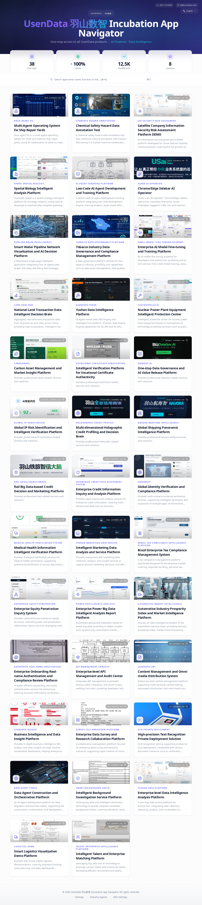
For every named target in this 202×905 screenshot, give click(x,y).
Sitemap (79, 897)
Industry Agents (98, 897)
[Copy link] (63, 97)
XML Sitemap (120, 897)
